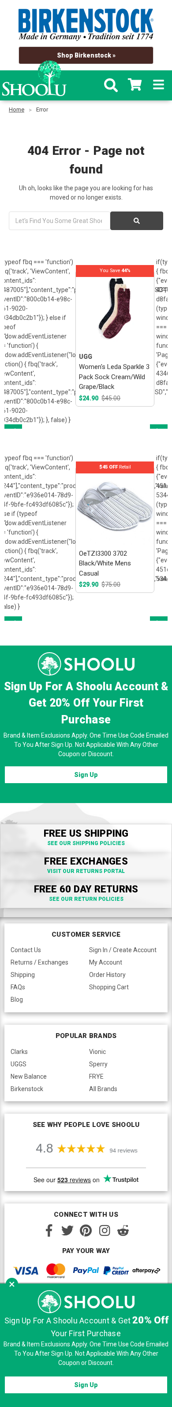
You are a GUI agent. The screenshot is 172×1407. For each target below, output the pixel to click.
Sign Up (86, 774)
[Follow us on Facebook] (49, 1230)
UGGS (18, 1064)
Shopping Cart (109, 987)
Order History (107, 974)
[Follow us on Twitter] (67, 1230)
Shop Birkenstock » (86, 55)
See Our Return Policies (86, 899)
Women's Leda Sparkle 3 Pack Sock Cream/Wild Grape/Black (114, 377)
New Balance (29, 1076)
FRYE (96, 1076)
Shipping (23, 974)
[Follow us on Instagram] (104, 1230)
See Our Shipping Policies (86, 843)
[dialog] (86, 1345)
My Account (105, 962)
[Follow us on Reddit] (123, 1230)
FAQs (18, 987)
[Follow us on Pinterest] (86, 1230)
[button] (12, 1284)
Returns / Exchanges (39, 962)
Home (16, 109)
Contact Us (26, 949)
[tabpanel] (115, 338)
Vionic (97, 1051)
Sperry (98, 1064)
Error (42, 109)
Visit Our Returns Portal (86, 871)
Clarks (19, 1051)
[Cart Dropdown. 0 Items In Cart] (134, 85)
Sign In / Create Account (123, 949)
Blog (17, 999)
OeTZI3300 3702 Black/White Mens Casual (105, 563)
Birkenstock (27, 1088)
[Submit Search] (136, 220)
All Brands (103, 1088)
